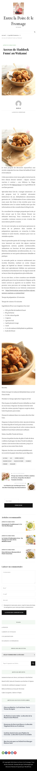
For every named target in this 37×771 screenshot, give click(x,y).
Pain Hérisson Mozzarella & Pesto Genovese (11, 553)
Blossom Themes (11, 767)
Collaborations (7, 636)
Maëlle (18, 108)
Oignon (28, 461)
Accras (5, 458)
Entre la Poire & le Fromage (18, 20)
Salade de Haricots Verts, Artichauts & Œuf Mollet (17, 677)
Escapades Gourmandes (10, 641)
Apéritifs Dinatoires (9, 45)
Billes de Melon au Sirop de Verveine (13, 689)
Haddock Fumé (18, 461)
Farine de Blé (7, 461)
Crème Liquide (19, 458)
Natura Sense (16, 185)
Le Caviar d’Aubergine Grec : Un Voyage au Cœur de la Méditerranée (12, 539)
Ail (11, 458)
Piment (5, 464)
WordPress (27, 767)
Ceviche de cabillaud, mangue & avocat (14, 685)
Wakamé (12, 464)
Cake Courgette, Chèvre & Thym (11, 692)
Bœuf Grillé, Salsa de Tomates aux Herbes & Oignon (18, 681)
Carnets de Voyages (9, 632)
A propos (5, 627)
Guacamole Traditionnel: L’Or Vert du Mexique (12, 525)
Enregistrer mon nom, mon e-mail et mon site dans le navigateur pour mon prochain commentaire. (19, 606)
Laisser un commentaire (18, 112)
